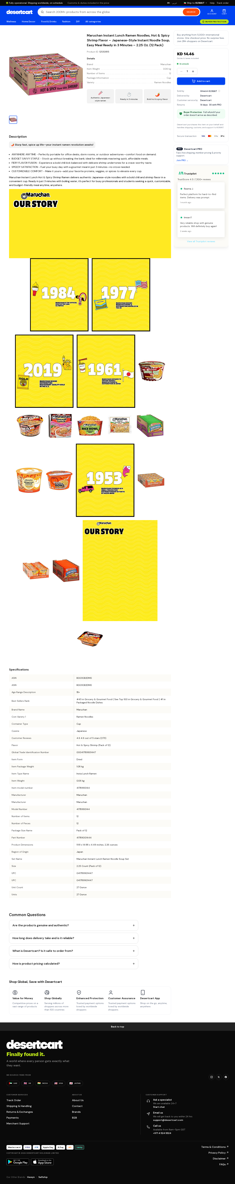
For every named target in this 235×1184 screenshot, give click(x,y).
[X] (219, 1077)
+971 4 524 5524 (162, 1133)
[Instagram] (211, 1077)
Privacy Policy (219, 1152)
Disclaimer (221, 1158)
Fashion (66, 21)
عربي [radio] (174, 3)
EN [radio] (168, 3)
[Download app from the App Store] (42, 1162)
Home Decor (28, 21)
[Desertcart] (19, 12)
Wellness (11, 21)
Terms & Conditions (215, 1147)
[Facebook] (226, 1077)
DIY (78, 21)
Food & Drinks (48, 21)
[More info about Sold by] (219, 91)
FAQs (224, 1164)
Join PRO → (182, 160)
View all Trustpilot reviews (201, 241)
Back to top (117, 1026)
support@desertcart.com (168, 1120)
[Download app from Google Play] (17, 1162)
